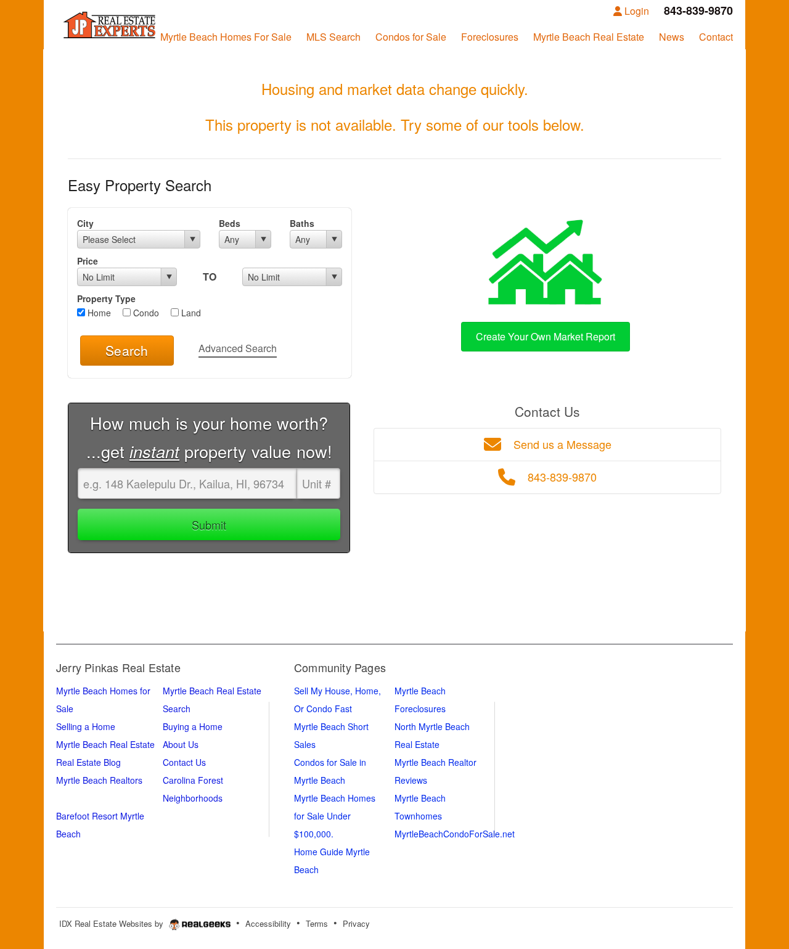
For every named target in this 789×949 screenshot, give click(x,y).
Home (98, 312)
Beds (229, 223)
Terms (317, 923)
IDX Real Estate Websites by (112, 923)
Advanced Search (237, 348)
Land (190, 312)
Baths (302, 223)
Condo (145, 312)
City (85, 223)
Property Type (106, 298)
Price (87, 261)
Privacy (356, 923)
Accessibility (268, 923)
